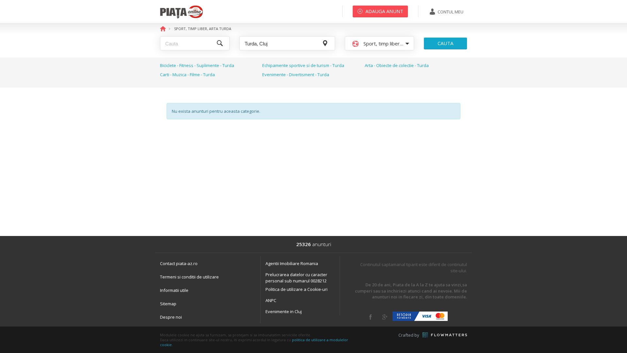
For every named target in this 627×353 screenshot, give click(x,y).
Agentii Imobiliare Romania (291, 263)
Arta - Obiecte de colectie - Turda (397, 65)
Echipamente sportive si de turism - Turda (303, 65)
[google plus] (384, 317)
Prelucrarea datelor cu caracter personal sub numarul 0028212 (296, 278)
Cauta (445, 43)
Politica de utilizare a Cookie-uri (296, 289)
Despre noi (171, 317)
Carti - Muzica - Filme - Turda (187, 74)
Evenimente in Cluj (283, 311)
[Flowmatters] (445, 335)
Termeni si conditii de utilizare (189, 277)
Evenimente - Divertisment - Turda (295, 74)
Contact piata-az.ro (179, 263)
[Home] (181, 18)
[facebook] (370, 317)
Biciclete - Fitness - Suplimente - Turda (197, 65)
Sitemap (168, 304)
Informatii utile (174, 290)
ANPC (270, 300)
